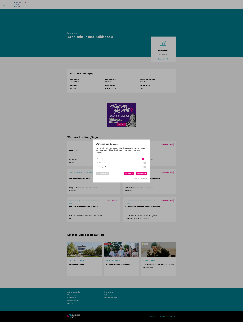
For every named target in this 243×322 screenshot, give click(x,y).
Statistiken (101, 163)
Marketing (101, 167)
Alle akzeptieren (141, 174)
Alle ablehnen (129, 174)
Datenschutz (136, 178)
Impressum (144, 178)
